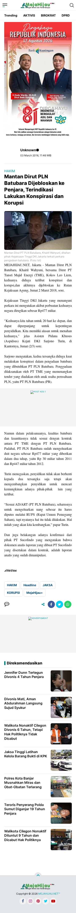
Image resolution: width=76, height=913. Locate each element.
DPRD (66, 15)
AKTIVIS (29, 15)
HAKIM (9, 171)
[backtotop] (38, 876)
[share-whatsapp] (67, 604)
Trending (10, 15)
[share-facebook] (51, 604)
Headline (29, 585)
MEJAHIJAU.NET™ (49, 893)
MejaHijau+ (34, 592)
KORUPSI (13, 592)
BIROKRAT (48, 15)
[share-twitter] (59, 604)
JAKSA (48, 585)
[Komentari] (6, 604)
